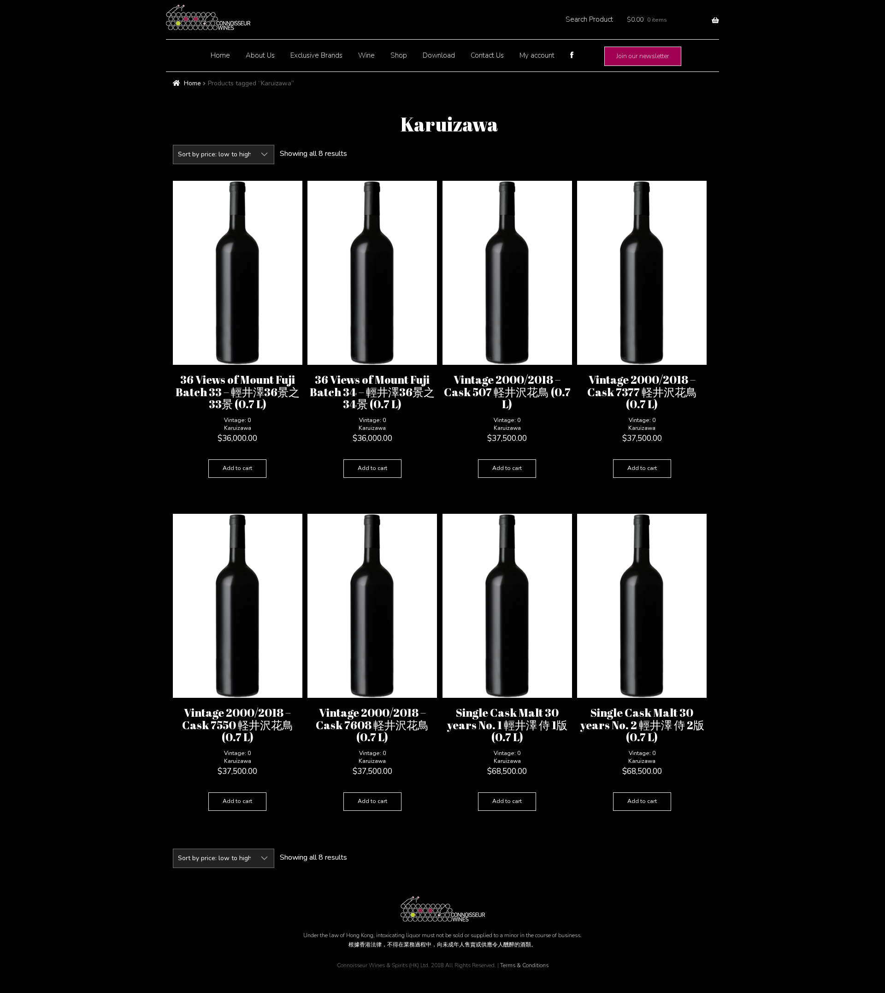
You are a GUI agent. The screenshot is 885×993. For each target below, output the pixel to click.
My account (537, 55)
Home (220, 55)
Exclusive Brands (316, 55)
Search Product (589, 19)
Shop (398, 55)
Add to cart (237, 468)
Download (439, 55)
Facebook (571, 55)
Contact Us (487, 55)
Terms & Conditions (524, 965)
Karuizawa (237, 428)
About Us (260, 55)
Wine (366, 55)
